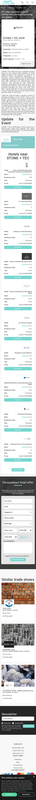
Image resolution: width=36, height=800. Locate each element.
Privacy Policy (18, 765)
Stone (5, 40)
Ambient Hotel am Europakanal (21, 444)
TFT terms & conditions (20, 556)
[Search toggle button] (27, 2)
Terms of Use (18, 768)
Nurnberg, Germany (10, 44)
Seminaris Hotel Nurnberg (22, 231)
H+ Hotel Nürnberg (25, 201)
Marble (10, 40)
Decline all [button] (26, 794)
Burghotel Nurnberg (25, 414)
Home (3, 8)
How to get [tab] (17, 139)
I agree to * (17, 556)
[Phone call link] (22, 2)
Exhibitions (11, 8)
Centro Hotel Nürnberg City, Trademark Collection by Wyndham (19, 171)
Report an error (26, 63)
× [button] (33, 777)
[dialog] (18, 787)
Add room (23, 537)
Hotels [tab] (6, 139)
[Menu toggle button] (32, 2)
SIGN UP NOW (28, 726)
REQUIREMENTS (9, 541)
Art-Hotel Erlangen (25, 323)
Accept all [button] (9, 794)
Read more (23, 791)
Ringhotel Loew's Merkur (23, 353)
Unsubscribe (19, 723)
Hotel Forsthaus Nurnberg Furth (21, 261)
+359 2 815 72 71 (18, 753)
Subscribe (7, 723)
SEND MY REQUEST (18, 559)
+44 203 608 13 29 (18, 748)
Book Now (18, 187)
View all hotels (18, 470)
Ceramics (16, 40)
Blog (18, 762)
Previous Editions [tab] (10, 145)
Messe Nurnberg (15, 53)
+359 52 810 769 (18, 750)
